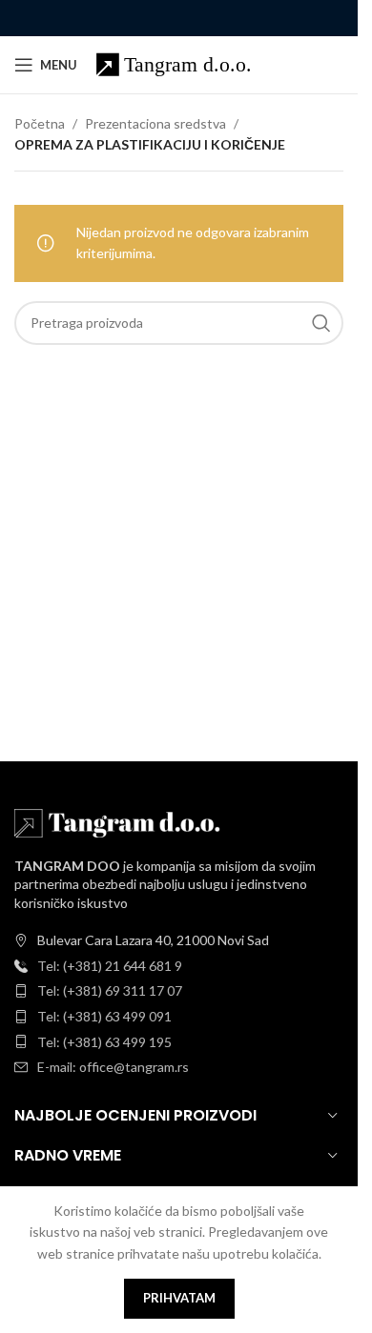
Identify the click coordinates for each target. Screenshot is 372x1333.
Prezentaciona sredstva (155, 123)
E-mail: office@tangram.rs (113, 1067)
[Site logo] (181, 63)
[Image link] (119, 821)
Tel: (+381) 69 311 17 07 (109, 990)
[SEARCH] (321, 323)
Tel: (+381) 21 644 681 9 (109, 966)
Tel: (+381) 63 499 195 (104, 1042)
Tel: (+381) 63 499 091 (104, 1016)
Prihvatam (179, 1297)
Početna (39, 123)
